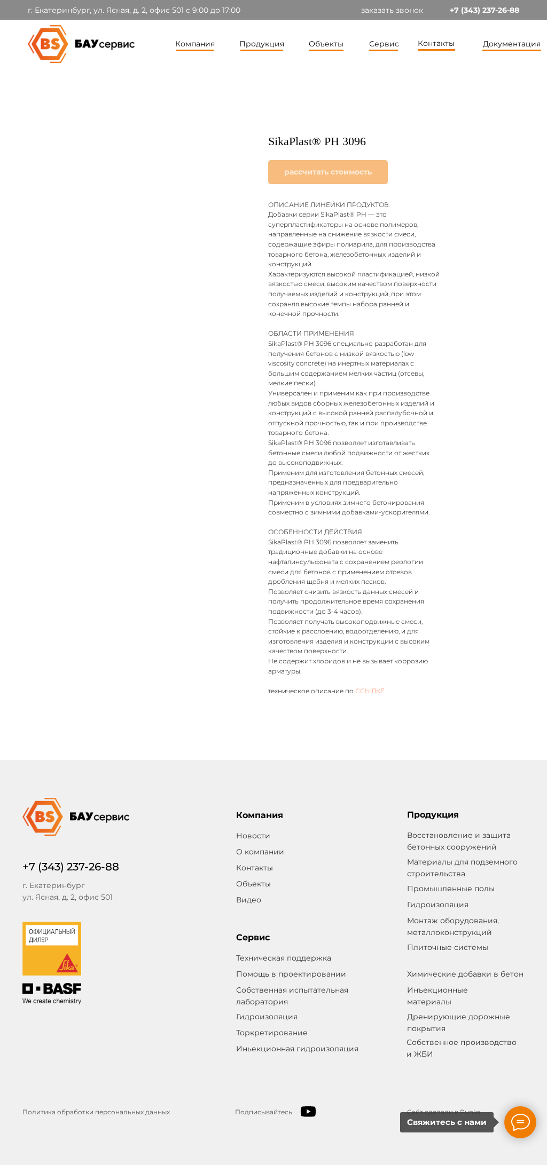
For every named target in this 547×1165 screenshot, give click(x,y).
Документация (512, 44)
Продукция (261, 44)
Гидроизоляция (267, 1016)
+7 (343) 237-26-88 (484, 10)
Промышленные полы (451, 888)
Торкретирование (272, 1032)
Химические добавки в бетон (465, 974)
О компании (260, 852)
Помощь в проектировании (291, 974)
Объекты (326, 44)
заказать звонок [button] (392, 10)
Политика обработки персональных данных (96, 1112)
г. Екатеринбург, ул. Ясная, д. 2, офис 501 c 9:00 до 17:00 (134, 10)
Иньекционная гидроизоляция (297, 1048)
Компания (195, 44)
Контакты (436, 43)
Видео (248, 900)
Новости (253, 836)
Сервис (384, 44)
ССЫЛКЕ (370, 691)
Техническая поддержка (283, 958)
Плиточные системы (447, 947)
